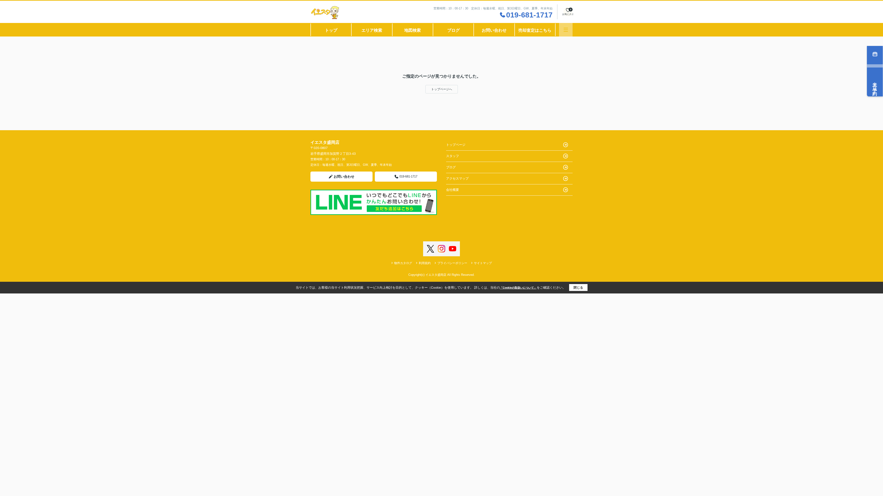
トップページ (455, 145)
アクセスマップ (457, 178)
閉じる (578, 287)
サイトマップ (483, 263)
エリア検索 (371, 30)
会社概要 (452, 190)
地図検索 (412, 30)
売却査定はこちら (534, 30)
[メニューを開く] (565, 29)
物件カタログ (403, 263)
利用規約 (425, 263)
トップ (331, 30)
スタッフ (452, 156)
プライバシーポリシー (452, 263)
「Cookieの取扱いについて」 (518, 287)
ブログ (453, 30)
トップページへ (441, 89)
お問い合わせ (494, 30)
